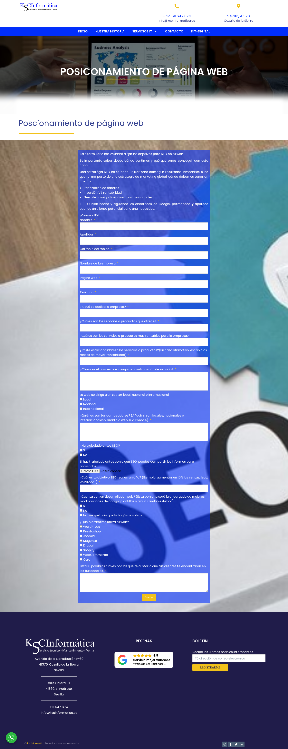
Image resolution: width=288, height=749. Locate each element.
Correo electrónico (95, 249)
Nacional (89, 404)
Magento (90, 540)
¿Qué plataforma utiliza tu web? (104, 522)
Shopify (88, 550)
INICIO (83, 31)
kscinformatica (35, 743)
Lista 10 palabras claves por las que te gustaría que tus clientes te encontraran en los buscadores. (143, 568)
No (85, 455)
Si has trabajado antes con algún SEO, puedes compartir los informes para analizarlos (137, 464)
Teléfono (87, 292)
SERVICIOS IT (142, 31)
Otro (86, 559)
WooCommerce (95, 555)
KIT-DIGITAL (200, 31)
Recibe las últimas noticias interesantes (222, 652)
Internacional (93, 409)
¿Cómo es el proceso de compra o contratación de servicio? (127, 369)
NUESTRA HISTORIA (109, 31)
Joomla (89, 536)
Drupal (88, 545)
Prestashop (92, 531)
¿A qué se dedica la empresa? (103, 307)
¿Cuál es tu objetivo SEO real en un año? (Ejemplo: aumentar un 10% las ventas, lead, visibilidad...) (144, 479)
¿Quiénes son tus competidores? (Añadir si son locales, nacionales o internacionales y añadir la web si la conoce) (132, 417)
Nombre (86, 220)
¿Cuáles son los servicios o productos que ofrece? (118, 321)
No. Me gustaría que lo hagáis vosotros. (113, 515)
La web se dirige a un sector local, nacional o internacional (124, 394)
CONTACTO (174, 31)
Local (87, 399)
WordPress (91, 526)
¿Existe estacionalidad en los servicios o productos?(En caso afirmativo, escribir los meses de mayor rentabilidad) (143, 352)
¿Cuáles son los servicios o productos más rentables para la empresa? (134, 335)
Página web (89, 278)
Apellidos (87, 234)
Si (84, 450)
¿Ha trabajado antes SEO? (100, 445)
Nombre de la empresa (98, 263)
